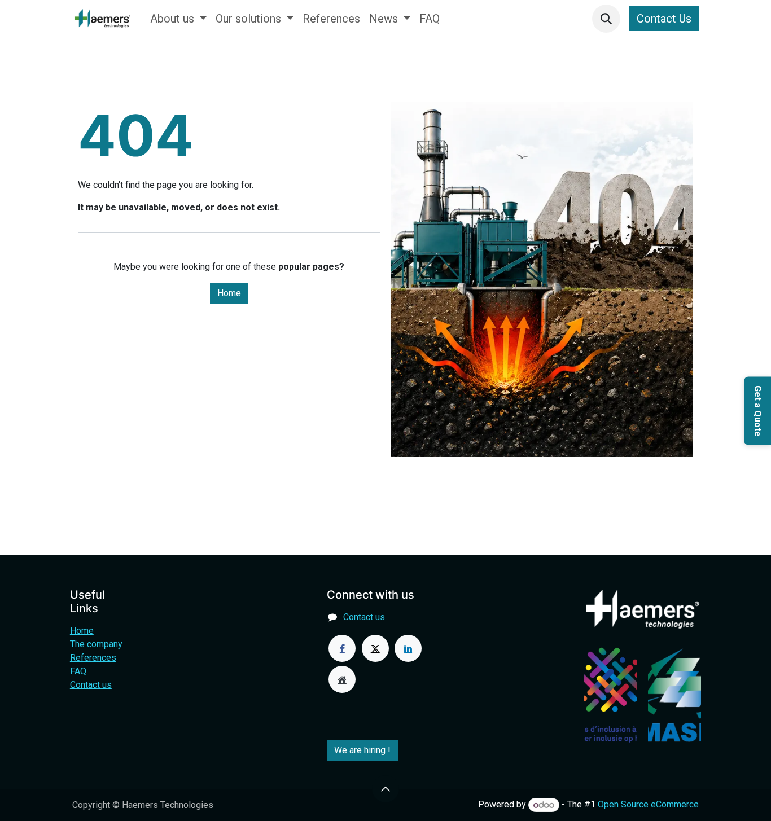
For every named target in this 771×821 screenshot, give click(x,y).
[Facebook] (342, 648)
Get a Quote (757, 410)
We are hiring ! (362, 750)
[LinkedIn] (408, 648)
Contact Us (664, 18)
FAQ (78, 671)
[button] (606, 19)
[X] (375, 648)
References (93, 657)
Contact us (91, 684)
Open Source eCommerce (648, 805)
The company (96, 644)
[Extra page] (342, 679)
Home (229, 293)
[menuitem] (178, 19)
